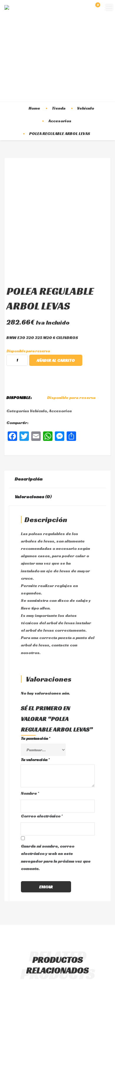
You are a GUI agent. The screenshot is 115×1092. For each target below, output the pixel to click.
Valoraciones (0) (33, 496)
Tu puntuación (35, 738)
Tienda (58, 108)
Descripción (28, 479)
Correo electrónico (42, 816)
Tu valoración (35, 759)
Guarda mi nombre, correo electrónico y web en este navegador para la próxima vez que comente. (56, 857)
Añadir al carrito (56, 360)
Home (34, 108)
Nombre (30, 793)
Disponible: (19, 397)
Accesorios (59, 120)
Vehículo (85, 108)
